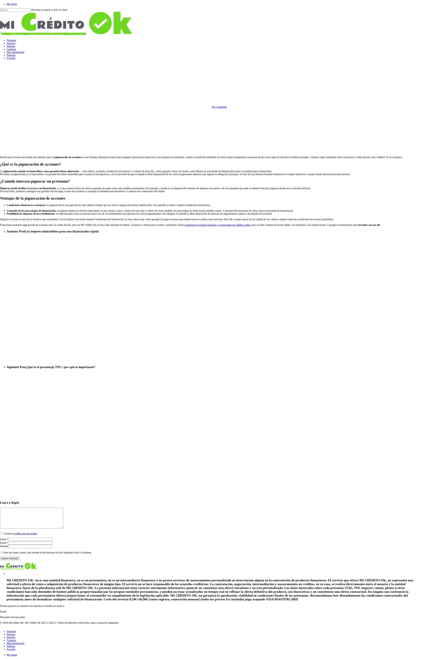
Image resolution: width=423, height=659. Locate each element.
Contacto (11, 640)
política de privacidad (26, 533)
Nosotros (11, 631)
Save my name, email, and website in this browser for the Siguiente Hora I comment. (47, 552)
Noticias (11, 646)
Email (4, 542)
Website (4, 546)
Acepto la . (21, 533)
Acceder (11, 649)
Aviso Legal (32, 625)
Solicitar (11, 637)
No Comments (219, 107)
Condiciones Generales (53, 625)
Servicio (11, 634)
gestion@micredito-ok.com (21, 611)
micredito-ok (211, 90)
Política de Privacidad (12, 625)
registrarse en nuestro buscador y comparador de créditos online (218, 225)
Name (4, 539)
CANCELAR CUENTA (38, 617)
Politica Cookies (75, 625)
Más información (15, 643)
